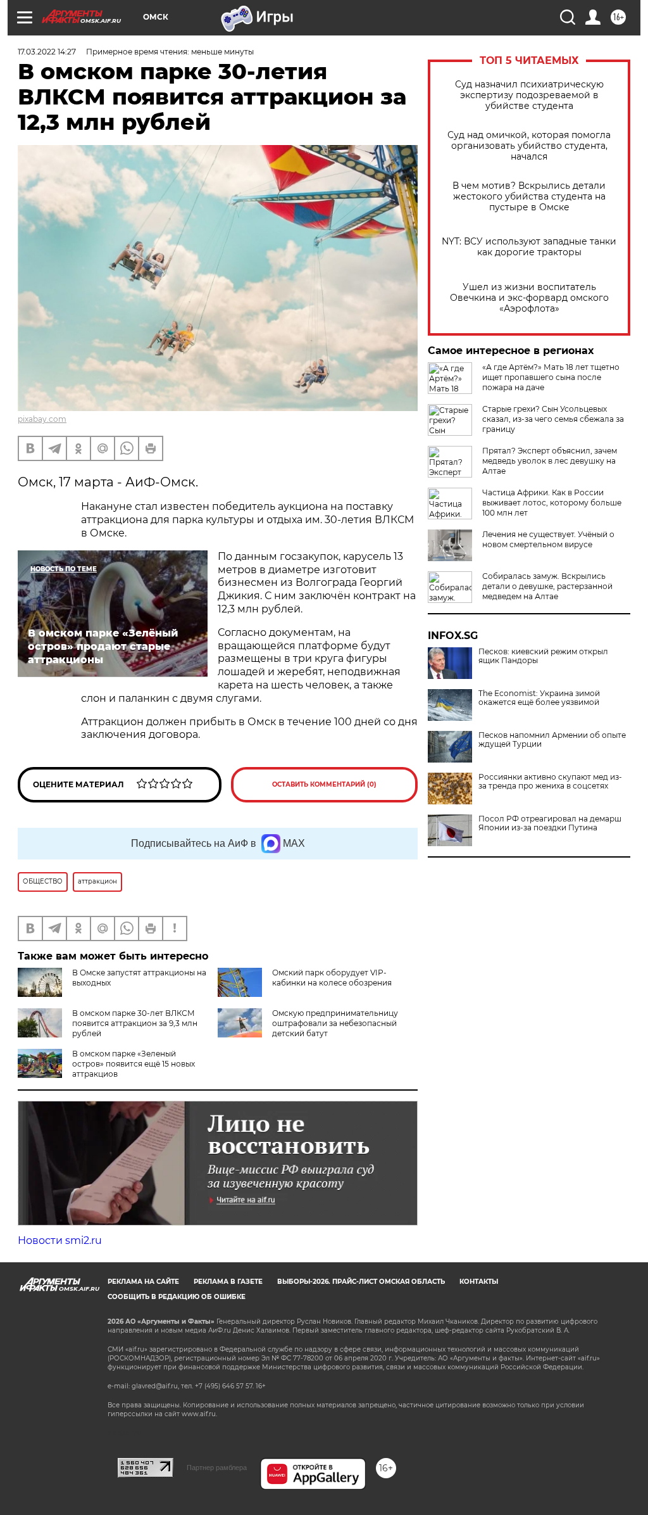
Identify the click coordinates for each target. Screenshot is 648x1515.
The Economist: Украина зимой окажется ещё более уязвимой (539, 698)
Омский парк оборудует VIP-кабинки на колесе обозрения (332, 977)
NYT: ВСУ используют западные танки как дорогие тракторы (529, 247)
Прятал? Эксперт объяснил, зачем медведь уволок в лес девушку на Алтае (549, 461)
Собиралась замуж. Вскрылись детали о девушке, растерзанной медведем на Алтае (547, 586)
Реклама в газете (228, 1281)
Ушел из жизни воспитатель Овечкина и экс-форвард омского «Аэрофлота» (529, 298)
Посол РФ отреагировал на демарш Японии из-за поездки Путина (549, 823)
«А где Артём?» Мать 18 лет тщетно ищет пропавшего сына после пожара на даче (551, 377)
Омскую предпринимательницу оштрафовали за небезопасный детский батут (335, 1023)
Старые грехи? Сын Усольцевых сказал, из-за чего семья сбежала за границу (553, 419)
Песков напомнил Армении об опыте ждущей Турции (552, 740)
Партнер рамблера (217, 1467)
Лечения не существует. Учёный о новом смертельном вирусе (548, 539)
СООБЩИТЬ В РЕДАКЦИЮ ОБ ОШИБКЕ (177, 1297)
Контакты (478, 1281)
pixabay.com (42, 419)
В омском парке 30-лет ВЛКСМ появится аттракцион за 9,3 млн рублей (134, 1023)
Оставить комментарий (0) (324, 784)
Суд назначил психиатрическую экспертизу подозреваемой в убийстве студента (529, 95)
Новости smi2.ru (60, 1240)
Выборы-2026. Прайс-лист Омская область (361, 1281)
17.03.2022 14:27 (47, 51)
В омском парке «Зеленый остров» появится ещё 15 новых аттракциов (133, 1064)
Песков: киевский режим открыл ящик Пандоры (543, 656)
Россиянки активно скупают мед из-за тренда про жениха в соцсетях (550, 781)
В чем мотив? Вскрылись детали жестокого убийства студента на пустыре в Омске (529, 197)
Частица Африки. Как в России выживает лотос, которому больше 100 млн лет (551, 502)
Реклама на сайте (143, 1281)
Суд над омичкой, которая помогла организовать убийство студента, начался (529, 146)
